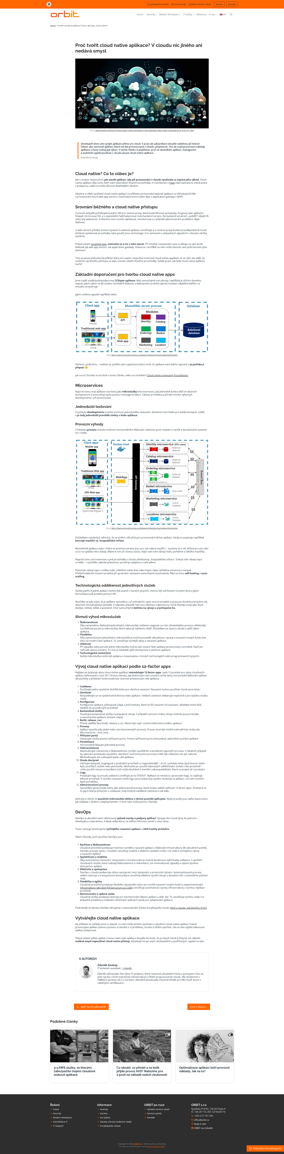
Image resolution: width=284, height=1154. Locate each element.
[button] (265, 1148)
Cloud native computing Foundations (167, 375)
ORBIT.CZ (138, 1143)
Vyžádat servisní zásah (199, 4)
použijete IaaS (98, 244)
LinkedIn (127, 968)
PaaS (172, 182)
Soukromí (150, 1146)
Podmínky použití (159, 1146)
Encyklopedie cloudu (157, 4)
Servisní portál (178, 4)
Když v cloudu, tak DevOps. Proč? (188, 907)
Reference (201, 14)
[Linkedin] (49, 4)
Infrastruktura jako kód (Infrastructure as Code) (106, 887)
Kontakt (232, 4)
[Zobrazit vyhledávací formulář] (231, 14)
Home (53, 25)
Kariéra (219, 4)
